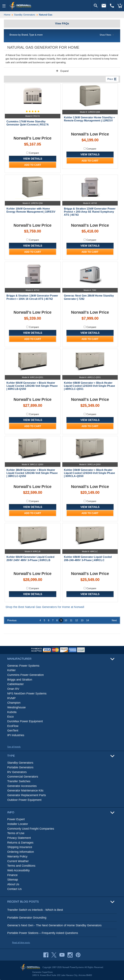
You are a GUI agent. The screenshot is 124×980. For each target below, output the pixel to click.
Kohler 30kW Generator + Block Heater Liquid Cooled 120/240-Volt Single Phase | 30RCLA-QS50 (89, 473)
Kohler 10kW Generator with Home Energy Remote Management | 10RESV (30, 210)
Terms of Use (15, 833)
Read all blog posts (21, 942)
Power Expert (16, 819)
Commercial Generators (22, 776)
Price (112, 79)
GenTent (12, 730)
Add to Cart (32, 164)
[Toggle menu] (4, 5)
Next (114, 620)
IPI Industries (15, 735)
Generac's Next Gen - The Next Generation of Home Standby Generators (54, 925)
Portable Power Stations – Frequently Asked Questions (42, 933)
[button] (62, 35)
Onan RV (13, 688)
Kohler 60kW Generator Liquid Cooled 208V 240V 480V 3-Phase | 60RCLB (30, 558)
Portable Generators (20, 767)
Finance (12, 875)
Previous (12, 620)
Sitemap (12, 879)
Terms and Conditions (21, 865)
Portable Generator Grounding (26, 917)
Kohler (11, 670)
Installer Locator (17, 824)
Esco (10, 716)
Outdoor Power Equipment (24, 799)
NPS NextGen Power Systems (26, 693)
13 (82, 620)
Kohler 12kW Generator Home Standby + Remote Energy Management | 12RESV (89, 119)
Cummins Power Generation (25, 675)
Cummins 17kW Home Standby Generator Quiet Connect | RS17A (27, 123)
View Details (32, 158)
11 (71, 620)
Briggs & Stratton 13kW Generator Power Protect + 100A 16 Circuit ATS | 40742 (32, 297)
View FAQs (62, 23)
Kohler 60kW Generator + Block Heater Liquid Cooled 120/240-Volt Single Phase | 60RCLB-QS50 (32, 385)
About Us (13, 884)
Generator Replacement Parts (26, 795)
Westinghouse (16, 707)
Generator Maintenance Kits (25, 790)
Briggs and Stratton (19, 679)
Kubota (11, 712)
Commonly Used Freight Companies (30, 828)
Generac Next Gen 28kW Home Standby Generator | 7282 (89, 297)
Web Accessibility (18, 870)
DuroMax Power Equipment (25, 721)
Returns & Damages (20, 842)
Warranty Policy (17, 856)
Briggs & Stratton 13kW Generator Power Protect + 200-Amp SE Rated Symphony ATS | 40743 (90, 211)
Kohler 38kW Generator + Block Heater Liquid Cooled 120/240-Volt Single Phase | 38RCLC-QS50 (32, 473)
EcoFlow (12, 726)
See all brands (14, 747)
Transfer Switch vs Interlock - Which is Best (35, 909)
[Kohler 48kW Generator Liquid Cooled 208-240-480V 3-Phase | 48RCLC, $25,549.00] (90, 535)
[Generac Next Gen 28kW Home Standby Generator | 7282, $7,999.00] (90, 274)
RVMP (11, 698)
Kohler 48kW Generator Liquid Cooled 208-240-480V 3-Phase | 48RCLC (88, 558)
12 (76, 620)
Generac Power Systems (23, 665)
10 (65, 620)
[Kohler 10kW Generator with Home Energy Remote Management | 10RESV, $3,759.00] (32, 187)
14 (87, 620)
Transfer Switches (18, 781)
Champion (14, 702)
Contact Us (14, 889)
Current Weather (18, 861)
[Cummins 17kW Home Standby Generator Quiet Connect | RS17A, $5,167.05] (32, 96)
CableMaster (15, 684)
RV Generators (17, 772)
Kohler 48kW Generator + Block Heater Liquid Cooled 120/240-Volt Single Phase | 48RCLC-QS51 (89, 385)
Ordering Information (20, 851)
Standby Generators (20, 762)
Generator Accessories (22, 786)
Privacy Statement (19, 837)
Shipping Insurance (19, 847)
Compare (33, 153)
